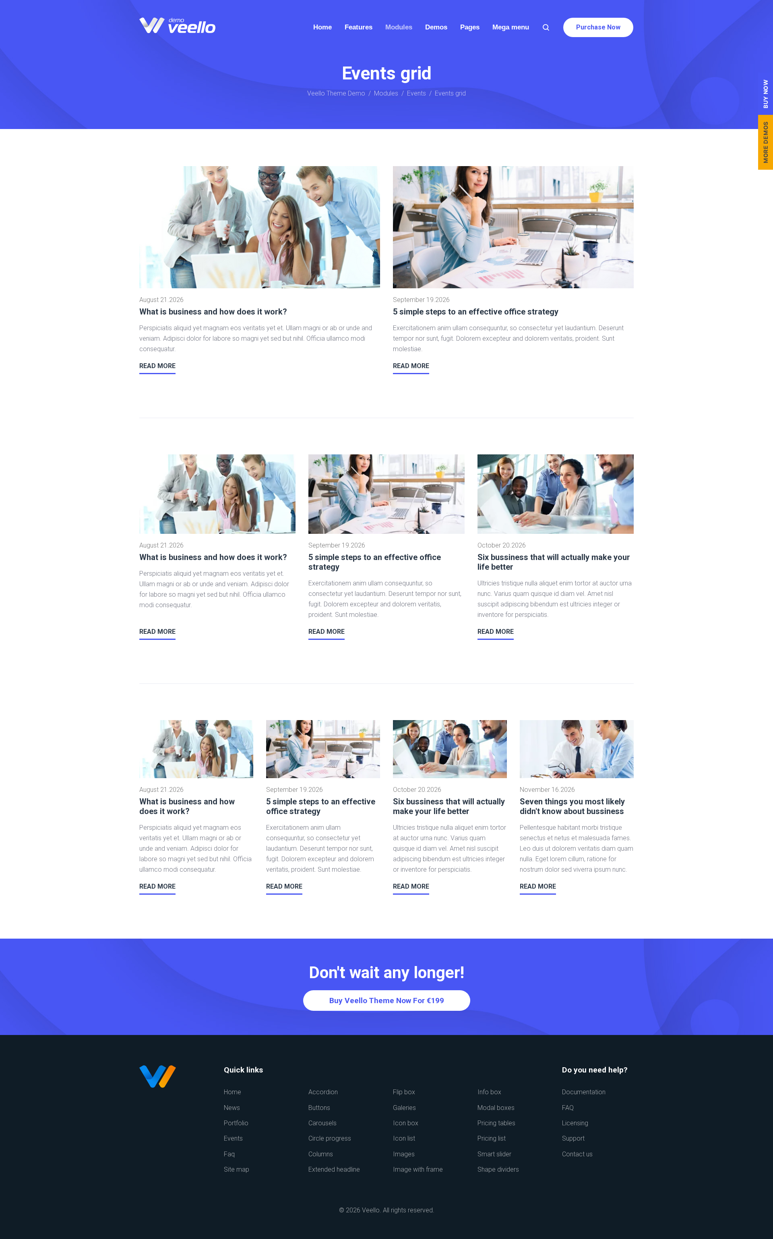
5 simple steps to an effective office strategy (475, 312)
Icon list (404, 1138)
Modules (386, 93)
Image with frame (418, 1169)
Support (573, 1138)
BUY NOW (765, 93)
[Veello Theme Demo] (177, 27)
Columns (320, 1154)
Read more (157, 366)
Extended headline (334, 1169)
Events (416, 93)
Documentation (584, 1092)
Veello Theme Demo (336, 93)
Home (232, 1092)
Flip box (404, 1092)
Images (404, 1154)
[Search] (546, 27)
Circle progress (329, 1138)
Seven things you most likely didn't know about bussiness (572, 806)
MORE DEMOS (765, 142)
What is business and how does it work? (213, 312)
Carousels (322, 1123)
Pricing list (491, 1138)
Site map (236, 1169)
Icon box (405, 1123)
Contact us (577, 1154)
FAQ (568, 1108)
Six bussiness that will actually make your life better (449, 806)
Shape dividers (498, 1169)
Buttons (319, 1108)
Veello (371, 1210)
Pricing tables (496, 1123)
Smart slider (494, 1154)
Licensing (575, 1123)
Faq (229, 1154)
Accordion (323, 1092)
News (232, 1108)
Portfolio (236, 1123)
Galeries (404, 1108)
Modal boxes (496, 1108)
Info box (489, 1092)
